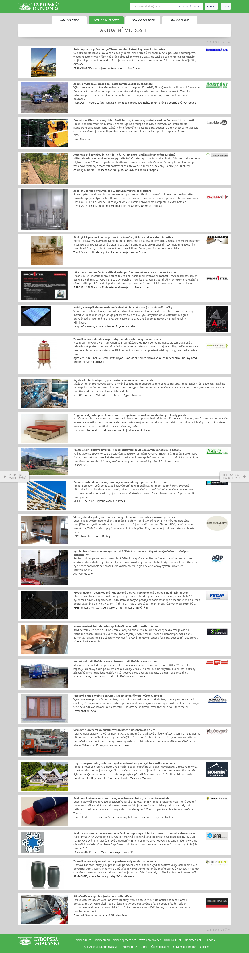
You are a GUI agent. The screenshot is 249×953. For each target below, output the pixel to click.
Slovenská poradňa (184, 946)
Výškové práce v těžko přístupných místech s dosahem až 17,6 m (114, 730)
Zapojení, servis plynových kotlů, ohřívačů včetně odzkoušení (112, 190)
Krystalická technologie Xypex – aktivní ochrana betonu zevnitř (113, 380)
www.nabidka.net (150, 940)
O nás (144, 946)
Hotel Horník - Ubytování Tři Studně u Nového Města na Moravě (112, 778)
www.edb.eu (102, 940)
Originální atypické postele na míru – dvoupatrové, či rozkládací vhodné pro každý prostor (130, 415)
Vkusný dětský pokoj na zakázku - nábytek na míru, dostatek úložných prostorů (124, 517)
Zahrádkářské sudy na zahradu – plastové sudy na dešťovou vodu (114, 861)
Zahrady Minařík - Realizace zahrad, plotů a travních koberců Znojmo (115, 170)
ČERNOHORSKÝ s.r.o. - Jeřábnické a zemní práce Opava (106, 68)
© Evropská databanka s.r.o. (101, 946)
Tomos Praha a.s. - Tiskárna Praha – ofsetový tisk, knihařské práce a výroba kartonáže (125, 817)
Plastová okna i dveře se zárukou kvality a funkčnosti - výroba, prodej (117, 695)
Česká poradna (160, 946)
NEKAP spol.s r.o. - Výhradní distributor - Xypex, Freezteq (108, 395)
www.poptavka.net (124, 940)
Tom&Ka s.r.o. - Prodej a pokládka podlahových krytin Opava (109, 252)
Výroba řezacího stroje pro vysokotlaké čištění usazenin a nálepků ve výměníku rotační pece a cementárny (132, 553)
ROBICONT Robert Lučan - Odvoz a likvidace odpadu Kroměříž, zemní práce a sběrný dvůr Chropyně (134, 102)
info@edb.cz (129, 946)
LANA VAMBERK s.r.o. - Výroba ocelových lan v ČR (103, 852)
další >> (225, 42)
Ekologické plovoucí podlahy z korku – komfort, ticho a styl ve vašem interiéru (123, 237)
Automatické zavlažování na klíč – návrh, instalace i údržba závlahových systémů (124, 154)
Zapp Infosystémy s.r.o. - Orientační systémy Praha (104, 326)
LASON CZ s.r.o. (82, 465)
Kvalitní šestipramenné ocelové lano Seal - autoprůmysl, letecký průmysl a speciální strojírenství (134, 833)
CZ (224, 6)
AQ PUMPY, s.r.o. (83, 573)
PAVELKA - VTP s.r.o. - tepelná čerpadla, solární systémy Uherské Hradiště (117, 205)
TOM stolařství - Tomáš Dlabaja (92, 536)
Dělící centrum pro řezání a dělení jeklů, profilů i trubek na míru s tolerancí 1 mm (124, 272)
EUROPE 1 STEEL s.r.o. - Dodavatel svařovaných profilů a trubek (111, 287)
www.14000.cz (172, 940)
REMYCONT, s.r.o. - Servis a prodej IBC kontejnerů (103, 876)
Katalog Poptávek (143, 20)
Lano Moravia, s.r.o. (85, 139)
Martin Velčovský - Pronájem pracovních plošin (101, 745)
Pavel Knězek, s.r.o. (84, 711)
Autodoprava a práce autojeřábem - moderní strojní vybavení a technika (119, 49)
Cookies (204, 946)
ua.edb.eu (211, 940)
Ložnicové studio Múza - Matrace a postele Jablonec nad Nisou (111, 430)
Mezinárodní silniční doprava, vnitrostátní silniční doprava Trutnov (115, 661)
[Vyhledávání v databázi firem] (39, 943)
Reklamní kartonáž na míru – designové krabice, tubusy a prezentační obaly (121, 798)
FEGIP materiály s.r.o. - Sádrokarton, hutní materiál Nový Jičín (110, 607)
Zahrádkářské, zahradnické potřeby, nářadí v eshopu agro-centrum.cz (117, 339)
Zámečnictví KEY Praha (87, 641)
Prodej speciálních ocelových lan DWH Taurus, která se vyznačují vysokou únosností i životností (133, 120)
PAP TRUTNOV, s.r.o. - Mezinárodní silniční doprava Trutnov (109, 676)
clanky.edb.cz (193, 940)
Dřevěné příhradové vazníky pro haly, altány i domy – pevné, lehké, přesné (120, 482)
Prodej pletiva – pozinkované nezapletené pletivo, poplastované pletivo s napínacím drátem (131, 592)
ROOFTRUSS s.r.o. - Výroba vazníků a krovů (99, 501)
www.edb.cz (83, 940)
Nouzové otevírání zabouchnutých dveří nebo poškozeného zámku (115, 626)
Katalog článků (180, 20)
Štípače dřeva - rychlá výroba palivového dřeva (102, 896)
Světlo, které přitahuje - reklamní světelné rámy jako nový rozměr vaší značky (122, 307)
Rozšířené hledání (190, 6)
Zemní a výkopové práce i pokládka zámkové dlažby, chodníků (113, 84)
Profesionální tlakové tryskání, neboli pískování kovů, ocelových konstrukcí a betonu (127, 450)
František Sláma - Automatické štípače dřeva (100, 915)
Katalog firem (69, 20)
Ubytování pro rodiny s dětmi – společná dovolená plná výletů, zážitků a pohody (124, 763)
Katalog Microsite (106, 20)
